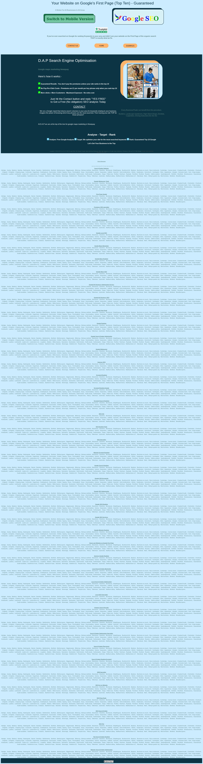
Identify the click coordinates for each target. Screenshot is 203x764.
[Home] (70, 24)
